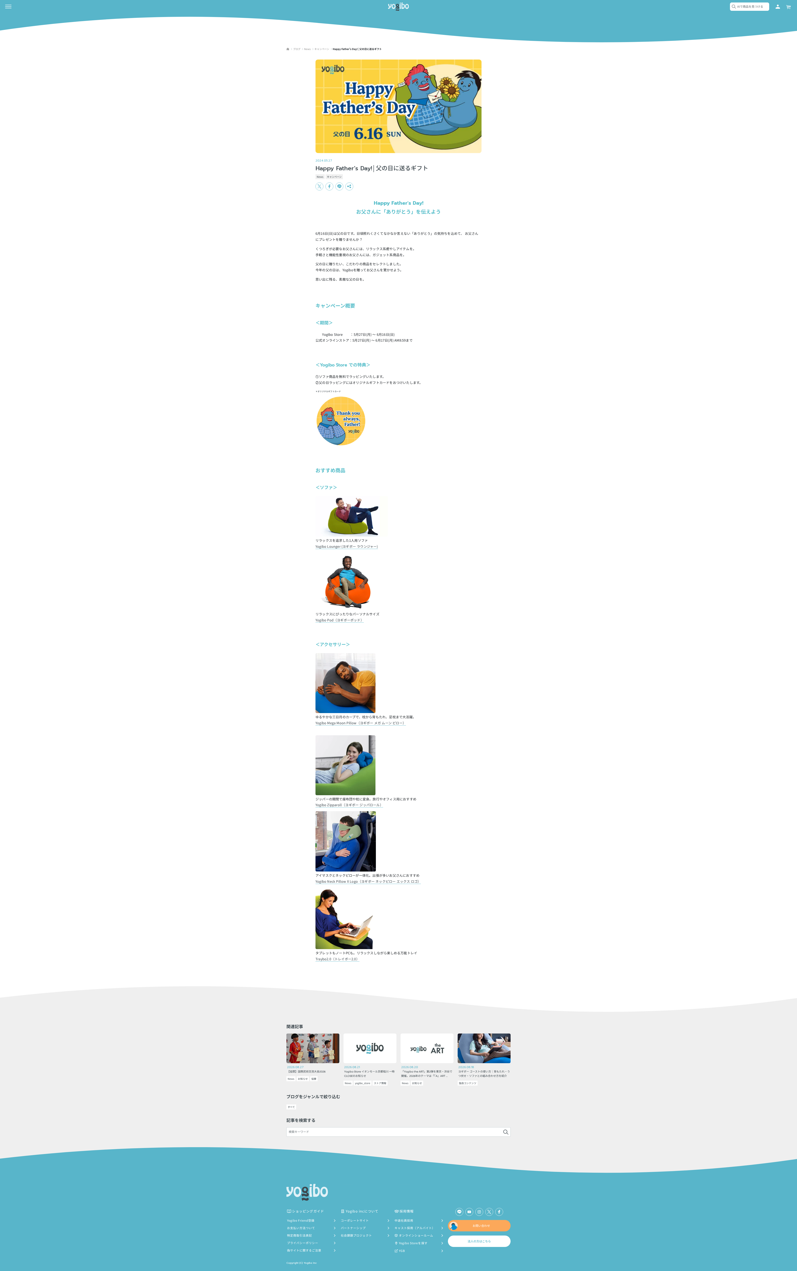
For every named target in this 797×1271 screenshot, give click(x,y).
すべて (291, 1107)
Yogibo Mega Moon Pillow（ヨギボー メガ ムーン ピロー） (360, 722)
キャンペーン (334, 176)
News (320, 176)
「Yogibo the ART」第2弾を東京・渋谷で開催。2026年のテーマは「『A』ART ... (426, 1073)
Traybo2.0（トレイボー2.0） (337, 958)
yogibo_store (362, 1083)
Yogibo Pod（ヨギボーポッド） (339, 619)
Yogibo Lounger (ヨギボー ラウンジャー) (346, 546)
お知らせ (303, 1078)
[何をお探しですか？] (505, 1132)
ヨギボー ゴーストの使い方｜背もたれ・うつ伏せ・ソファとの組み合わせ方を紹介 (484, 1073)
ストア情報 (380, 1083)
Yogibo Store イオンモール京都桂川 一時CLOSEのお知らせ (369, 1073)
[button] (349, 186)
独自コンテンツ (467, 1083)
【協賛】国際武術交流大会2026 (306, 1071)
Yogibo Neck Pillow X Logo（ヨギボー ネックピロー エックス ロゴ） (368, 881)
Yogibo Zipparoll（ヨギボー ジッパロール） (349, 804)
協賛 (313, 1078)
